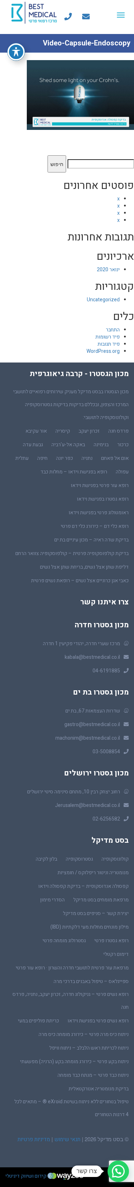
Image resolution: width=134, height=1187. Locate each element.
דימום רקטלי (116, 954)
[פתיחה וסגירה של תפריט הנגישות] (16, 51)
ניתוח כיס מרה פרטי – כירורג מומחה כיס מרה (84, 1034)
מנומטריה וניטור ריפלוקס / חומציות (93, 872)
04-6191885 (106, 671)
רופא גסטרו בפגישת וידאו (103, 499)
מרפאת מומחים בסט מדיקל (101, 900)
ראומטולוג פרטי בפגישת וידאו (99, 512)
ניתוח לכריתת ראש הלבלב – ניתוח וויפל (89, 1048)
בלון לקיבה (46, 859)
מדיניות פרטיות (34, 1139)
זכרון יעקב (89, 431)
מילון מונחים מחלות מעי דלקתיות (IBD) (89, 927)
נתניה (87, 458)
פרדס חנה (118, 431)
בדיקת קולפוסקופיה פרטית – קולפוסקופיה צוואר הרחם (72, 553)
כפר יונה (64, 458)
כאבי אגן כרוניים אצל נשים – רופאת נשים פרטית (80, 580)
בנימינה (101, 444)
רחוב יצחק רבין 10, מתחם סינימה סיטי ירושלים (73, 792)
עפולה (122, 472)
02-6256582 (106, 819)
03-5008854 (106, 751)
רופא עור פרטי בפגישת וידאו (100, 485)
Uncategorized (103, 299)
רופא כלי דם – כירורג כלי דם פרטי (95, 526)
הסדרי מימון (52, 900)
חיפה (42, 458)
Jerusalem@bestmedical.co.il (87, 805)
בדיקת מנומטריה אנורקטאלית (99, 1089)
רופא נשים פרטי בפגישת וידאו (98, 1021)
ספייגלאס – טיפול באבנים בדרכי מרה (91, 981)
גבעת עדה (33, 444)
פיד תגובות (109, 344)
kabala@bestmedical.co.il (92, 657)
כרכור (123, 444)
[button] (118, 1171)
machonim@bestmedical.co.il (87, 738)
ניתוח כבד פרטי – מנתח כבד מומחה (93, 1075)
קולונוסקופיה (115, 859)
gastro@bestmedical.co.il (92, 724)
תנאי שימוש (66, 1139)
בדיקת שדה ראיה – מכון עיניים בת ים (91, 540)
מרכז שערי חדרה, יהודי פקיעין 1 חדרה (81, 643)
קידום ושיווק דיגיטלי (26, 1176)
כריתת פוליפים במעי (38, 1021)
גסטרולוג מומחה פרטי (64, 940)
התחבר (113, 330)
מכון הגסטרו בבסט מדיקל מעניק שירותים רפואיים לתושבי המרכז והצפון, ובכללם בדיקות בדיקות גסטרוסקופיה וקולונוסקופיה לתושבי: (71, 404)
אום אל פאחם (115, 458)
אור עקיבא (36, 431)
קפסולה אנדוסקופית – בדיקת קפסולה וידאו (83, 886)
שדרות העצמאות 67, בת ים (92, 711)
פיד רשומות (107, 337)
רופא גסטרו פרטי (111, 940)
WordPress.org (103, 351)
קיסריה (62, 431)
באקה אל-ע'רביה (68, 444)
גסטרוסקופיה (79, 859)
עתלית (22, 458)
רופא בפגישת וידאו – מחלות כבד (73, 472)
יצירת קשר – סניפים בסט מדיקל (96, 913)
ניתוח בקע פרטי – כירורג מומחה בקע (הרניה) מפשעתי (74, 1061)
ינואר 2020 (108, 269)
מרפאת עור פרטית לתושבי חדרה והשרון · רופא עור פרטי (72, 968)
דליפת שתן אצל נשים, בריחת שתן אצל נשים (84, 567)
